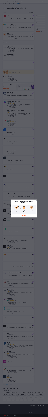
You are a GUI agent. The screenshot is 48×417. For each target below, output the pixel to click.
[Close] (36, 200)
